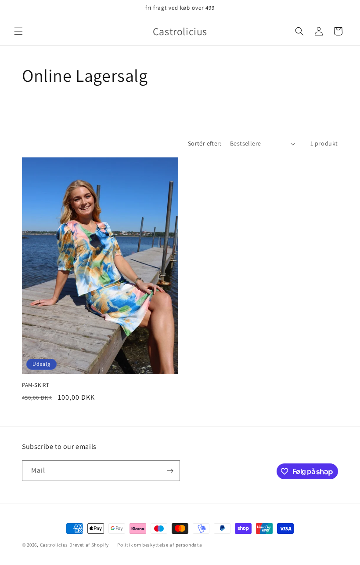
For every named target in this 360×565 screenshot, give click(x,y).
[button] (18, 31)
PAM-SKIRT (35, 385)
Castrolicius (54, 545)
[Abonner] (170, 470)
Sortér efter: (204, 143)
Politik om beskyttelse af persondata (159, 545)
